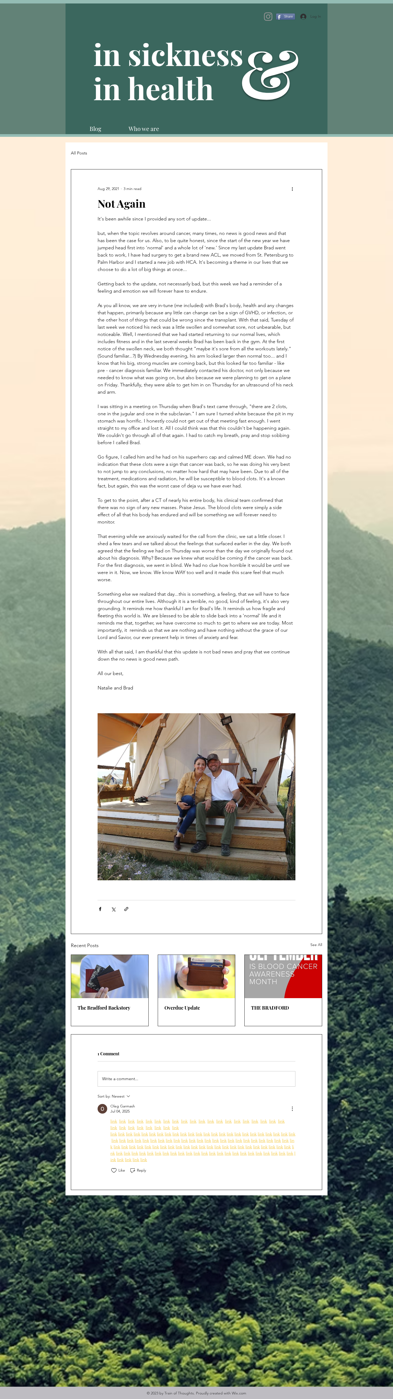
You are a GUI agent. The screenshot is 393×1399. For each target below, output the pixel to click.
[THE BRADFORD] (283, 976)
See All (316, 944)
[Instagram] (268, 16)
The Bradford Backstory (104, 1008)
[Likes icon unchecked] (113, 1170)
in (110, 88)
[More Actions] (292, 1109)
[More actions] (292, 188)
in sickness (171, 53)
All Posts (79, 153)
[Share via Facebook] (100, 909)
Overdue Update (182, 1008)
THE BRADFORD (270, 1008)
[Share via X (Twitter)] (113, 909)
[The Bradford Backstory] (109, 976)
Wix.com (239, 1393)
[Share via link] (126, 909)
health (171, 88)
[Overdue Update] (196, 976)
